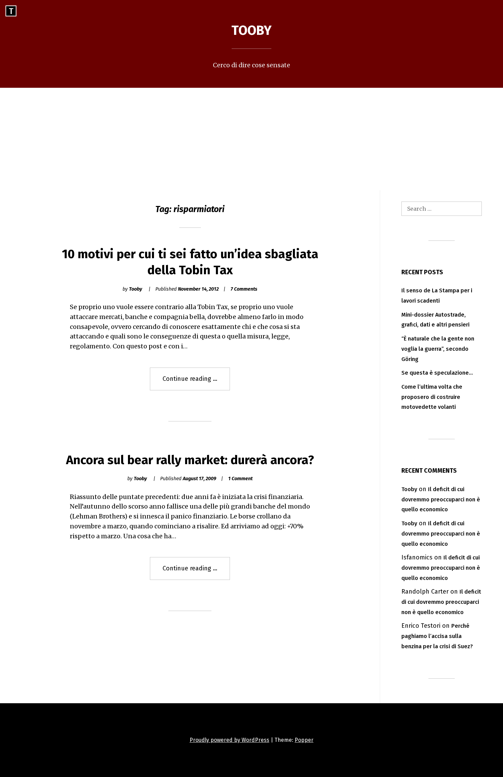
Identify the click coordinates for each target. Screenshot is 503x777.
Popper (304, 740)
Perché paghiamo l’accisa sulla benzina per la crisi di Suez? (437, 636)
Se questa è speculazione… (437, 373)
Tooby (251, 30)
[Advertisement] (251, 139)
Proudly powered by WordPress (229, 740)
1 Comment (240, 479)
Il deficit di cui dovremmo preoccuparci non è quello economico (440, 499)
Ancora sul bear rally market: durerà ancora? (190, 460)
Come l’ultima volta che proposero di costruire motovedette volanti (431, 397)
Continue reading (196, 382)
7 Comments (244, 289)
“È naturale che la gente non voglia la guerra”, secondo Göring (437, 348)
